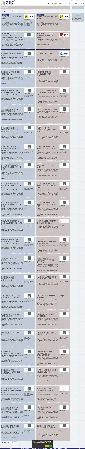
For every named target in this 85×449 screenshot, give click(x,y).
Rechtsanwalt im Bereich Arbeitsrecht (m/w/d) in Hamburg (11, 315)
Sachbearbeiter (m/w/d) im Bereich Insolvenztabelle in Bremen (10, 110)
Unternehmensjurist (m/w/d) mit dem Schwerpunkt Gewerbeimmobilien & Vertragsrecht (46, 391)
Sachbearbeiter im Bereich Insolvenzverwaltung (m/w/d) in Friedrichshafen (9, 130)
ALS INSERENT (82, 1)
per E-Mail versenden (30, 30)
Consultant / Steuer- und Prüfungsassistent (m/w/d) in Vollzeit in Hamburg (47, 130)
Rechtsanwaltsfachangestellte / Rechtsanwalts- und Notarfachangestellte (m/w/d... (45, 353)
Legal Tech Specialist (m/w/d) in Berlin (47, 109)
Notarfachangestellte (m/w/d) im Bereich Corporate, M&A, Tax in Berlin (11, 92)
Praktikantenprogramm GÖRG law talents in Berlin (45, 408)
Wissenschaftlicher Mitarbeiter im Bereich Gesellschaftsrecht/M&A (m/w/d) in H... (11, 223)
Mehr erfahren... (36, 446)
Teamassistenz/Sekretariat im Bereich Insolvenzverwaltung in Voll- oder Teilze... (46, 93)
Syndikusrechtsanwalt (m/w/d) (44, 53)
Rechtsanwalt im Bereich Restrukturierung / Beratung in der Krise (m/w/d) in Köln (10, 372)
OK (50, 446)
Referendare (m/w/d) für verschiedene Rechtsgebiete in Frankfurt (46, 371)
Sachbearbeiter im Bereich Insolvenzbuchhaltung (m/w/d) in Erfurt (12, 36)
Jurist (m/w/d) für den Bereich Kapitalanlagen (45, 36)
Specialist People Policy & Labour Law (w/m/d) (11, 18)
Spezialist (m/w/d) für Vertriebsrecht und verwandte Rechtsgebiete (46, 222)
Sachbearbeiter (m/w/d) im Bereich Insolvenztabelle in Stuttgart (10, 408)
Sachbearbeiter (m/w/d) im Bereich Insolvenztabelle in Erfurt (10, 427)
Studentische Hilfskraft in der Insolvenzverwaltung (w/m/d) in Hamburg (45, 74)
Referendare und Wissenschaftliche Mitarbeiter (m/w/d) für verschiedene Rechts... (46, 148)
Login (63, 1)
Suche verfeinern (75, 7)
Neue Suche (74, 6)
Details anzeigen (15, 30)
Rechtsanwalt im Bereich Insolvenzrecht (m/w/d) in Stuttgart (47, 334)
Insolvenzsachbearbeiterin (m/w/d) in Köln (11, 334)
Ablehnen (47, 446)
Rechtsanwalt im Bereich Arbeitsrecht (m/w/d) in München (11, 73)
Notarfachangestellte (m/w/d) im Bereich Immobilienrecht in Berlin (10, 241)
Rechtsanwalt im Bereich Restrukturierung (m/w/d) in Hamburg (11, 352)
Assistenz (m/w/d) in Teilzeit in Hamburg (45, 166)
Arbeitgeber (54, 3)
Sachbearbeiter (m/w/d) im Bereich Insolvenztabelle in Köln (45, 315)
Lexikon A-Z (81, 3)
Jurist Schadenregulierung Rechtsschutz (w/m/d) (47, 18)
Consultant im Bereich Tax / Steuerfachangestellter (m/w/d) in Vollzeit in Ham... (45, 260)
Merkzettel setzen (22, 30)
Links (75, 3)
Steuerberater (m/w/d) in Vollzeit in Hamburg (11, 259)
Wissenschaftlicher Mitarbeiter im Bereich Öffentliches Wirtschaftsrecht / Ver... (47, 428)
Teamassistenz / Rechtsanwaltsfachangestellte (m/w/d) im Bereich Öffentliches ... (46, 242)
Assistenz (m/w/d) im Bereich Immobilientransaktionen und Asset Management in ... (10, 148)
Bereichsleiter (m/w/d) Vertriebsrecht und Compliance (46, 297)
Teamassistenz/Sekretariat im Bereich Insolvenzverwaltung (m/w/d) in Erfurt (47, 278)
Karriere (71, 3)
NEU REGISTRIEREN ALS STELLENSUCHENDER (72, 1)
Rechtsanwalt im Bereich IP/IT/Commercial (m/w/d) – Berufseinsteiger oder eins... (8, 279)
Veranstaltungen (63, 3)
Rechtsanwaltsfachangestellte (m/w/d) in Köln (11, 54)
